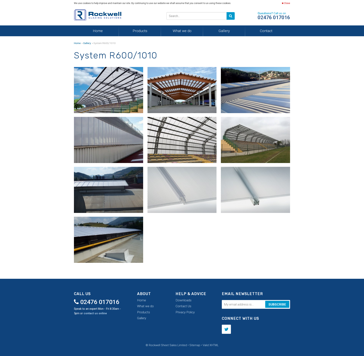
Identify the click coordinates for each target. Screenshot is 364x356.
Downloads (183, 300)
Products (140, 31)
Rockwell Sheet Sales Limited (97, 16)
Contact (266, 31)
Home (98, 31)
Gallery (224, 31)
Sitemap (194, 345)
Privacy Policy (185, 312)
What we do (182, 31)
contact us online (95, 313)
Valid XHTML (211, 345)
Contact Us (183, 306)
